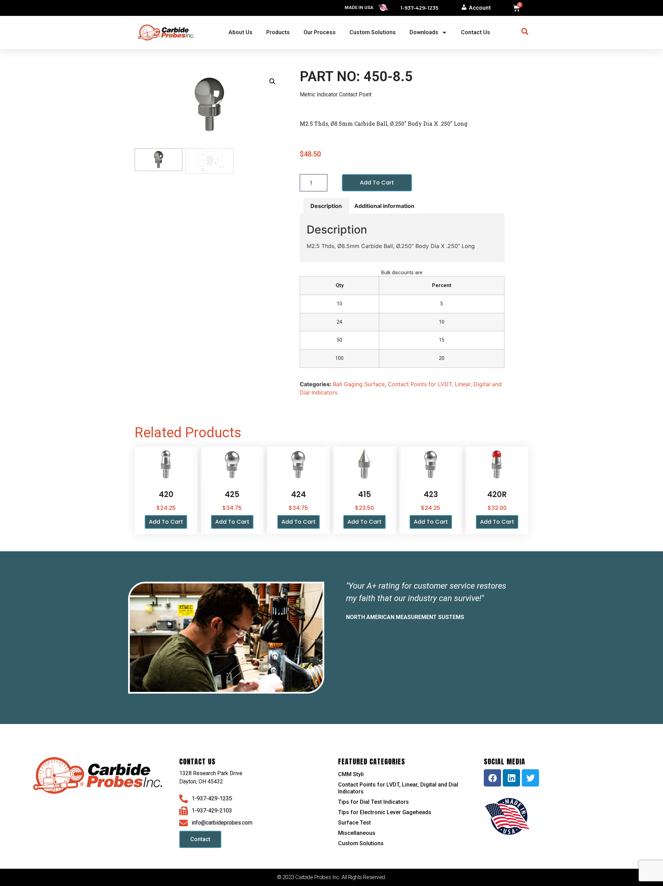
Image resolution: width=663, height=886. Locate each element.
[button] (272, 81)
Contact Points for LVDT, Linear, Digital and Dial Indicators (398, 788)
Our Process (320, 32)
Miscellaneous (356, 833)
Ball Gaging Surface (359, 384)
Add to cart (377, 183)
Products (278, 32)
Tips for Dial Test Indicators (373, 802)
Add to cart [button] (166, 522)
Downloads (424, 32)
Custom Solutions (372, 32)
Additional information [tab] (384, 205)
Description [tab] (326, 205)
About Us (240, 32)
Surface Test (354, 822)
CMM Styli (351, 774)
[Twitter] (530, 778)
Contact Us (475, 32)
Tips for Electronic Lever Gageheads (384, 812)
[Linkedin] (511, 778)
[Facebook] (492, 778)
